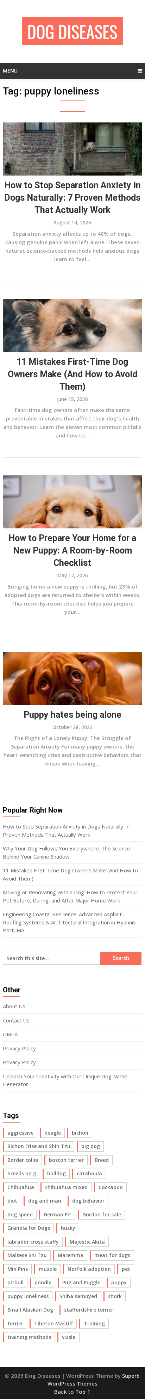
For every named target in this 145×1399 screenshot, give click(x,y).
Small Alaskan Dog (30, 1309)
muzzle (48, 1269)
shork (115, 1296)
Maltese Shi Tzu (27, 1255)
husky (68, 1228)
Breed (102, 1160)
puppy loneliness (28, 1296)
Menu (10, 70)
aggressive (20, 1132)
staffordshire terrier (88, 1309)
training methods (29, 1337)
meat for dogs (112, 1255)
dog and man (44, 1200)
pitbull (15, 1282)
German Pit (57, 1214)
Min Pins (17, 1269)
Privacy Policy (19, 1048)
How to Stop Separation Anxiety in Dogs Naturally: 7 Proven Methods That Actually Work (72, 197)
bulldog (56, 1173)
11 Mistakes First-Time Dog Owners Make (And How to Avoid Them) (72, 374)
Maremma (70, 1255)
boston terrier (66, 1160)
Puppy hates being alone (72, 715)
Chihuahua (20, 1187)
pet (126, 1269)
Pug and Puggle (81, 1282)
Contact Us (16, 1020)
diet (12, 1200)
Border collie (22, 1160)
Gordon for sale (101, 1214)
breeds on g (21, 1173)
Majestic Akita (87, 1241)
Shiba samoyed (78, 1296)
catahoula (89, 1173)
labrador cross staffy (33, 1241)
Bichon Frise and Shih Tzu (38, 1146)
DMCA (10, 1034)
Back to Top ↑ (72, 1391)
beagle (52, 1132)
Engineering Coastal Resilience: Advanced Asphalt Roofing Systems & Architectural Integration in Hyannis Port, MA (69, 922)
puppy (119, 1282)
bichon (80, 1132)
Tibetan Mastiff (53, 1323)
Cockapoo (111, 1187)
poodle (42, 1282)
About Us (14, 1006)
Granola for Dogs (28, 1228)
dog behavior (88, 1200)
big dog (90, 1146)
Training (94, 1323)
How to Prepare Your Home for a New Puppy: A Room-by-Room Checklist (72, 550)
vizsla (69, 1337)
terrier (15, 1323)
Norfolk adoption (89, 1269)
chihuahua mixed (66, 1187)
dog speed (20, 1214)
